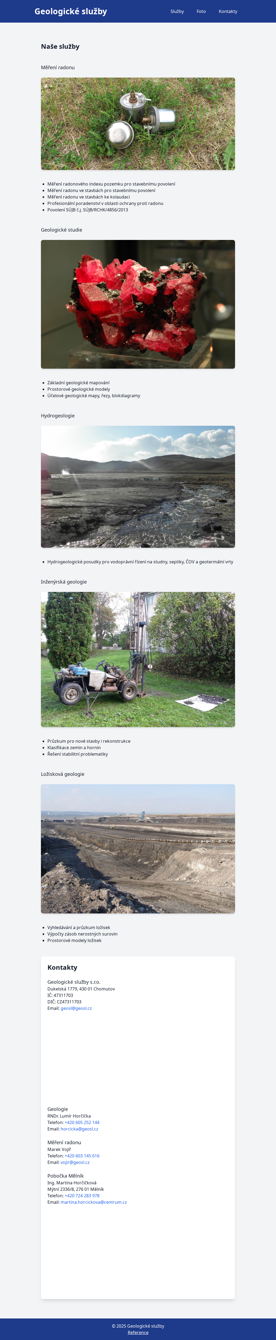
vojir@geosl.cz (75, 1162)
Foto (201, 11)
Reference (138, 1332)
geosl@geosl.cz (76, 1008)
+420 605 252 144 (82, 1122)
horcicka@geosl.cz (79, 1129)
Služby (177, 11)
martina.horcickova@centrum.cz (94, 1202)
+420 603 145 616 (82, 1156)
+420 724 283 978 (82, 1196)
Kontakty (228, 11)
